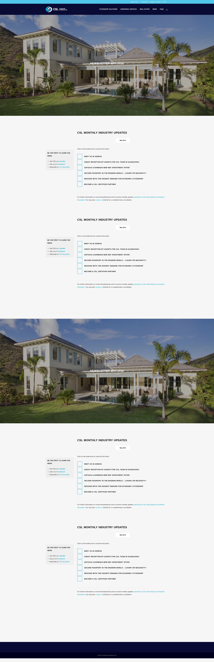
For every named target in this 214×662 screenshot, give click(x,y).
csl (110, 66)
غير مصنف (107, 58)
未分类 (107, 365)
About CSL (134, 2)
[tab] (122, 156)
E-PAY (164, 2)
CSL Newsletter (64, 167)
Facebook (61, 164)
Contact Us (144, 2)
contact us (99, 200)
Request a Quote (155, 2)
